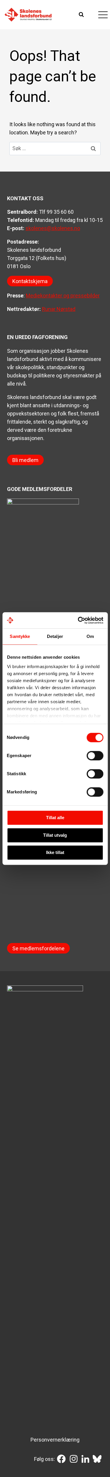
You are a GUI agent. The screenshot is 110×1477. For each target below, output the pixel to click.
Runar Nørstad (58, 309)
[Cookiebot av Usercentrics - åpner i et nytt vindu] (78, 620)
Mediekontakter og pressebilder (63, 295)
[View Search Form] (82, 14)
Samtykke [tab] (20, 636)
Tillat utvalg (55, 835)
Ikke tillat (55, 852)
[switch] (95, 755)
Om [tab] (90, 636)
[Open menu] (103, 15)
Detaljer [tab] (55, 636)
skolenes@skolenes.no (53, 228)
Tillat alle (55, 817)
